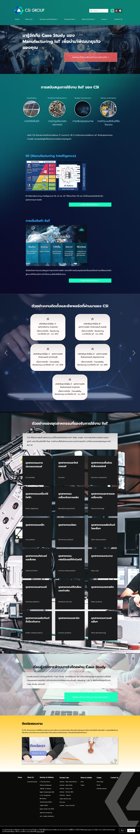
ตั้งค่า (122, 830)
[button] (71, 19)
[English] (116, 11)
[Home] (48, 319)
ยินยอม (131, 830)
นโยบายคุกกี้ (40, 831)
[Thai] (112, 11)
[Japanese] (120, 11)
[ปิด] (137, 830)
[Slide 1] (70, 760)
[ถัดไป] (134, 353)
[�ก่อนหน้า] (6, 353)
